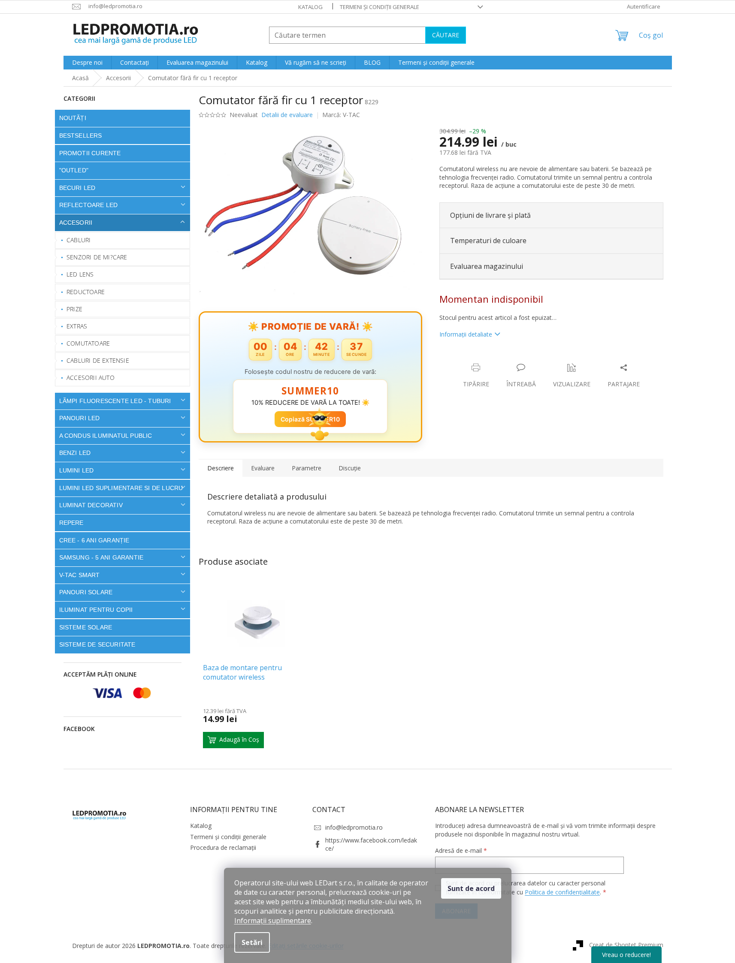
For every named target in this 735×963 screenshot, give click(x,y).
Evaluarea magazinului (486, 266)
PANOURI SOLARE (86, 592)
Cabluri (79, 240)
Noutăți (72, 117)
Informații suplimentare (272, 920)
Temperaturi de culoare (488, 240)
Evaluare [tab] (263, 468)
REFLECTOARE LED (88, 205)
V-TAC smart (79, 575)
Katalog (310, 7)
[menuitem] (87, 62)
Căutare (445, 35)
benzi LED (75, 452)
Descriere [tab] (220, 468)
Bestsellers (80, 135)
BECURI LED (77, 187)
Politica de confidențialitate (562, 892)
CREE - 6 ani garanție (94, 540)
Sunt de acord (471, 888)
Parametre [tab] (306, 468)
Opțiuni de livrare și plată (490, 215)
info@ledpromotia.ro (354, 827)
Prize (74, 309)
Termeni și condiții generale (379, 7)
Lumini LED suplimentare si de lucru (121, 488)
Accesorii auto (91, 377)
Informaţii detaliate (465, 334)
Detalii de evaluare (287, 115)
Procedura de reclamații (223, 847)
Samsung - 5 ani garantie (101, 557)
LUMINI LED (76, 470)
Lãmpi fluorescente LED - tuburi (115, 400)
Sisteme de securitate (97, 644)
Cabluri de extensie (98, 360)
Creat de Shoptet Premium (626, 945)
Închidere (503, 359)
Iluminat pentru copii (96, 609)
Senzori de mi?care (97, 257)
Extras (77, 326)
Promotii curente (90, 153)
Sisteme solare (85, 627)
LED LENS (80, 274)
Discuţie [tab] (350, 468)
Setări (252, 942)
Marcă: (341, 115)
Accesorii (76, 222)
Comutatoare (88, 343)
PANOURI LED (79, 418)
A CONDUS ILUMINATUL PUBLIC (105, 435)
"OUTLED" (74, 170)
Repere (71, 522)
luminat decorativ (91, 505)
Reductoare (86, 292)
